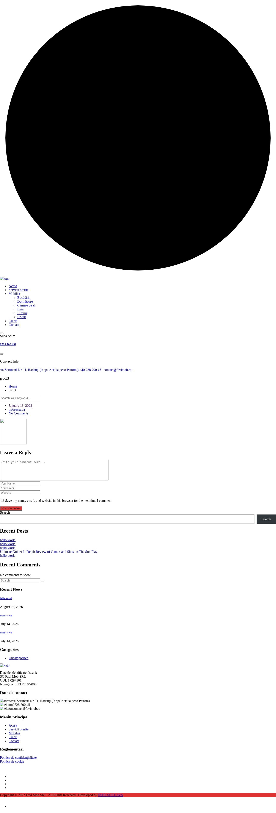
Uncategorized (18, 658)
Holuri (21, 317)
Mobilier (14, 293)
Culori (13, 321)
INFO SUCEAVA (110, 795)
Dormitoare (25, 301)
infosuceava (17, 409)
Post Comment (11, 508)
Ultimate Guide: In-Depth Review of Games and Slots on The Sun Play (48, 551)
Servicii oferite (18, 290)
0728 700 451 (8, 344)
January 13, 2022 (20, 405)
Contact (14, 325)
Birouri (22, 313)
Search (5, 512)
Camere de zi (26, 305)
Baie (20, 309)
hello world (8, 540)
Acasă (13, 286)
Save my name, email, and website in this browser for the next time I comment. (58, 500)
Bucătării (23, 297)
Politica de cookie (12, 761)
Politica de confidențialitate (18, 757)
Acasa (13, 725)
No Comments (18, 413)
